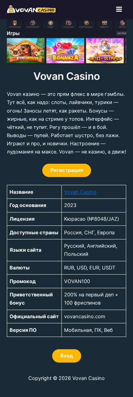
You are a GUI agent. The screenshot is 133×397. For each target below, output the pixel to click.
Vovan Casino (80, 192)
